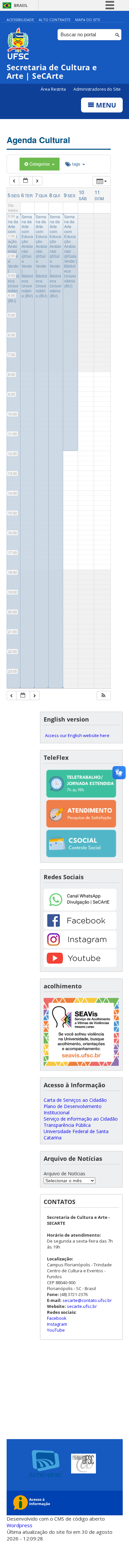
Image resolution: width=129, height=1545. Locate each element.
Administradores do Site (97, 89)
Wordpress (19, 1525)
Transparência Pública (67, 1125)
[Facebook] (80, 927)
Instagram (57, 1324)
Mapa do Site (87, 19)
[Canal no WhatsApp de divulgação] (80, 909)
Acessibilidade (20, 19)
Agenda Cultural (38, 140)
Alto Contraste (54, 19)
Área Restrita (54, 89)
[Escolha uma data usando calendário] (26, 181)
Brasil (21, 5)
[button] (103, 695)
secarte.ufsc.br (82, 1306)
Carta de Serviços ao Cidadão (75, 1100)
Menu (105, 105)
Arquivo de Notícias (64, 1173)
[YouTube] (80, 965)
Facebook (56, 1318)
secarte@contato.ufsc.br (87, 1300)
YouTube (56, 1330)
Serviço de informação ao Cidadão (81, 1119)
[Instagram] (80, 946)
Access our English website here (77, 735)
